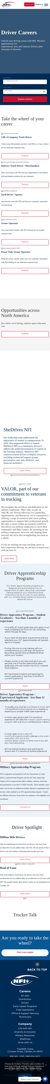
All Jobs (25, 996)
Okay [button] (25, 1076)
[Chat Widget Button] (45, 1079)
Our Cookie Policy (33, 1068)
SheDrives (25, 1039)
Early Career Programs (25, 1006)
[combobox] (25, 82)
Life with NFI (25, 1028)
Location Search (7, 87)
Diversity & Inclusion (25, 1032)
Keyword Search (7, 77)
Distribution (25, 999)
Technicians (25, 1017)
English (38, 4)
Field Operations (25, 1010)
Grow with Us (25, 1042)
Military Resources (25, 1035)
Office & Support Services (25, 1013)
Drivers (25, 1003)
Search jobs (29, 4)
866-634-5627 (33, 1056)
